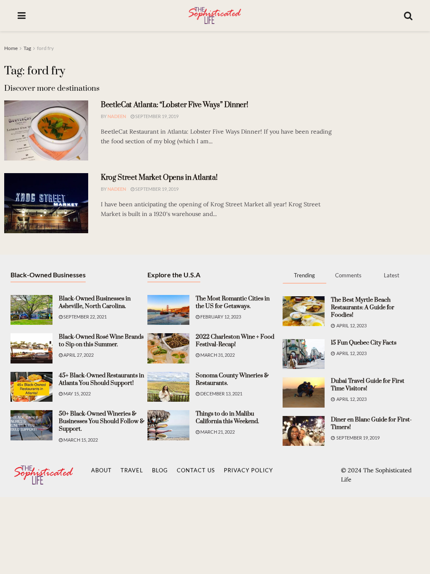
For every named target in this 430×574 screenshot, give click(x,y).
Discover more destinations (52, 88)
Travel (132, 470)
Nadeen (117, 116)
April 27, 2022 (78, 355)
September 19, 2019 (156, 116)
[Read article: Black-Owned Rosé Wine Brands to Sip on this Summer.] (31, 348)
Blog (160, 470)
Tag (27, 48)
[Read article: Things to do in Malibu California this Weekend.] (168, 425)
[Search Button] (408, 15)
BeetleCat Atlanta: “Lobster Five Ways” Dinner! (174, 105)
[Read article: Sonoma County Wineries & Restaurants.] (168, 387)
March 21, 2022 (217, 431)
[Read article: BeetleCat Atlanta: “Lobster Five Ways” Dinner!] (46, 130)
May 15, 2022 (77, 393)
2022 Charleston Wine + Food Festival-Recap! (235, 340)
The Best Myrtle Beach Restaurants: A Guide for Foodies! (362, 307)
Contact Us (196, 470)
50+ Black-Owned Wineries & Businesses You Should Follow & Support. (101, 421)
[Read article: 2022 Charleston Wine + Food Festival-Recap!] (168, 348)
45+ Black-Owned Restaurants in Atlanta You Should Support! (101, 379)
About (101, 470)
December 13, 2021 (220, 393)
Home (11, 48)
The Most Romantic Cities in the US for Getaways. (233, 302)
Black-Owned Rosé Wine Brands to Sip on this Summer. (101, 340)
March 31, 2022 (217, 355)
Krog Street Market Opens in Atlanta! (159, 177)
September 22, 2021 (85, 316)
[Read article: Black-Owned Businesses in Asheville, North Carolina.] (31, 310)
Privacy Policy (248, 470)
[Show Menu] (22, 15)
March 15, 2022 (80, 439)
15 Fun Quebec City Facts (363, 343)
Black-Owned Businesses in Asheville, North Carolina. (95, 302)
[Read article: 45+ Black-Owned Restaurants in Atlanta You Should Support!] (31, 387)
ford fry (45, 48)
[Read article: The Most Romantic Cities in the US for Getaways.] (168, 310)
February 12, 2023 (220, 316)
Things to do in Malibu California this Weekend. (227, 417)
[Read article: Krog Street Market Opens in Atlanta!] (46, 203)
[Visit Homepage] (215, 15)
